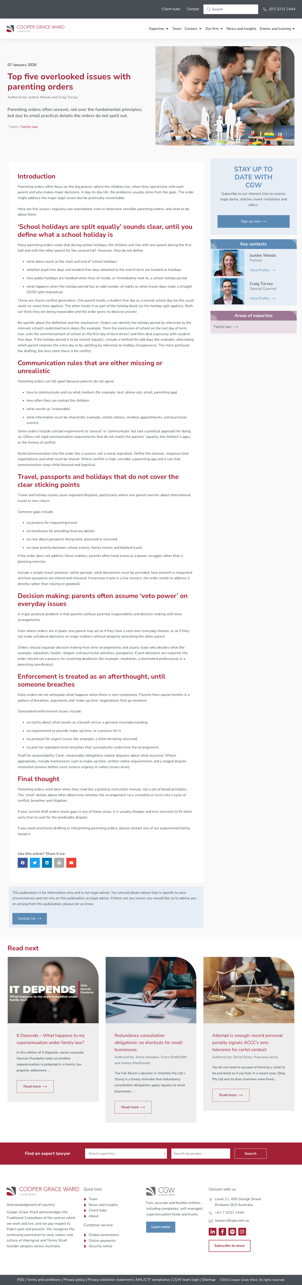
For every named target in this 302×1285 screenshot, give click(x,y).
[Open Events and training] (293, 28)
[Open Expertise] (167, 28)
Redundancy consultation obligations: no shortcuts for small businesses (148, 1043)
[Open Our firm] (221, 28)
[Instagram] (242, 1232)
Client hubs (171, 9)
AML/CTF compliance (152, 1279)
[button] (23, 863)
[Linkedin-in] (212, 1232)
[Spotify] (232, 1232)
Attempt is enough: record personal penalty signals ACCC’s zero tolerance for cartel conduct (247, 1043)
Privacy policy (74, 1279)
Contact (193, 9)
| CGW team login (185, 1279)
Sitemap (208, 1279)
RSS (20, 1279)
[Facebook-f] (222, 1232)
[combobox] (230, 9)
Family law (29, 126)
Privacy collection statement (110, 1279)
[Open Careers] (200, 28)
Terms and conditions (44, 1279)
